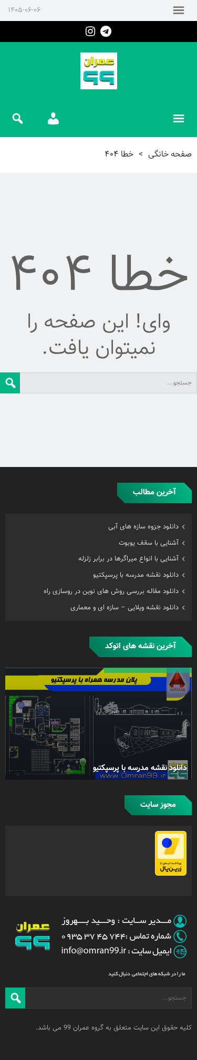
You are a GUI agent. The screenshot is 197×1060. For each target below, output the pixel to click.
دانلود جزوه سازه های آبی (143, 527)
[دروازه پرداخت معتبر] (170, 874)
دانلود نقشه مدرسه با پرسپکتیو (136, 575)
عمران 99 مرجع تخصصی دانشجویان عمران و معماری (98, 71)
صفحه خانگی (170, 154)
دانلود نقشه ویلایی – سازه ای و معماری (124, 607)
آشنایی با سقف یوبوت (149, 543)
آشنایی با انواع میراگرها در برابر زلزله (128, 559)
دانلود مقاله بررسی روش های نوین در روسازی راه (111, 591)
